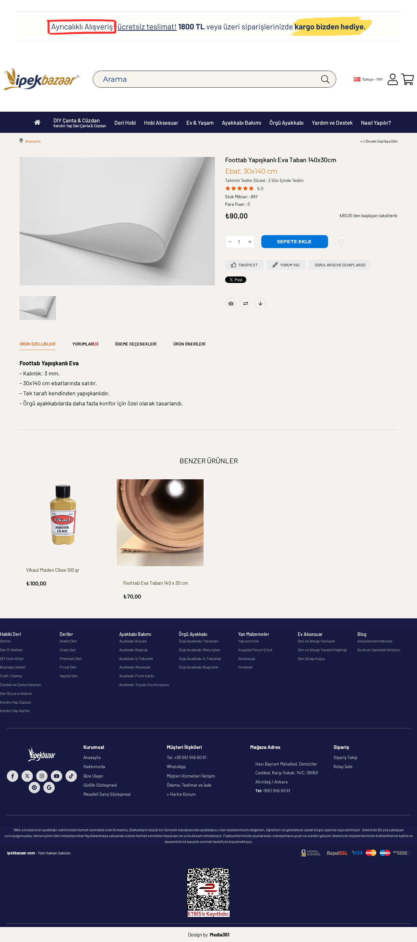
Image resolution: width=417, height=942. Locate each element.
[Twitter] (27, 776)
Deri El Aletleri (11, 649)
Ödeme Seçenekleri (135, 343)
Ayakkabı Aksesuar (135, 667)
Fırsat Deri (68, 667)
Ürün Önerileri (189, 343)
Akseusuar (246, 658)
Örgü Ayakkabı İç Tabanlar (200, 658)
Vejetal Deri (69, 675)
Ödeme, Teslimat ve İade (189, 785)
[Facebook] (12, 776)
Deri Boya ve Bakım (16, 693)
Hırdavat (245, 667)
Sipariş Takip (345, 757)
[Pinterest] (34, 787)
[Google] (49, 787)
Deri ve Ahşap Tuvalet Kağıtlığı (322, 649)
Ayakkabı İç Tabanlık (136, 658)
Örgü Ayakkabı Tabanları (199, 641)
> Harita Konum (181, 794)
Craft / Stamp (11, 675)
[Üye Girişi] (393, 79)
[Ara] (325, 79)
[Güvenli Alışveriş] (355, 853)
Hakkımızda (94, 766)
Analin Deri (68, 641)
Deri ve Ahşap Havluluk (316, 641)
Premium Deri (71, 658)
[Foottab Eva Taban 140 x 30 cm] (160, 523)
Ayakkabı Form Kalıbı (136, 675)
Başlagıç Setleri (13, 667)
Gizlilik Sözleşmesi (100, 785)
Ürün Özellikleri (37, 343)
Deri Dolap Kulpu (311, 658)
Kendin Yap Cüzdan (15, 702)
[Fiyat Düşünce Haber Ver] (260, 303)
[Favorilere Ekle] (341, 241)
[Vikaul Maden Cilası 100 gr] (63, 516)
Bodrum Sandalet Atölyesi (378, 649)
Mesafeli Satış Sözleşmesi (107, 794)
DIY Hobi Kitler (12, 658)
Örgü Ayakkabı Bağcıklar (199, 667)
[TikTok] (71, 776)
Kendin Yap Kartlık (15, 710)
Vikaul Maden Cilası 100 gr (52, 570)
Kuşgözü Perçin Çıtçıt (255, 649)
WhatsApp (176, 766)
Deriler (5, 641)
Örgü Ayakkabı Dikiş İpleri (199, 649)
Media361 (219, 934)
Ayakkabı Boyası (133, 641)
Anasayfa (92, 757)
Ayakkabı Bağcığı (133, 649)
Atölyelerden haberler (375, 641)
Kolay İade (343, 766)
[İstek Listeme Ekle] (231, 303)
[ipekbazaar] (41, 79)
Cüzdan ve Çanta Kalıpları (20, 684)
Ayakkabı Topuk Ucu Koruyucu (144, 684)
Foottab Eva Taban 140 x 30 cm (155, 583)
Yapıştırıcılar (248, 641)
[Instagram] (42, 776)
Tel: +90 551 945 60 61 (187, 757)
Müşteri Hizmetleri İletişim (191, 776)
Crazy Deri (68, 649)
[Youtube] (56, 776)
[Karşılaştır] (245, 303)
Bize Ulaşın (93, 776)
